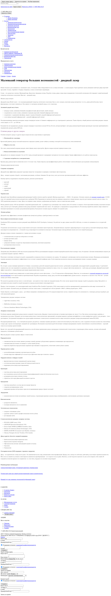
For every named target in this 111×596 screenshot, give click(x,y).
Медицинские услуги (10, 502)
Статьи (6, 44)
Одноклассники (9, 526)
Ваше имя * (4, 553)
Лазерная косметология (14, 22)
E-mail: (3, 540)
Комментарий (5, 579)
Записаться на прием (20, 1)
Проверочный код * (6, 564)
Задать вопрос (17, 6)
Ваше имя (4, 538)
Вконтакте (7, 525)
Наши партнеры (12, 19)
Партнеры (7, 491)
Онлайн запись (9, 514)
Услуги (6, 21)
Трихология (11, 29)
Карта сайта (7, 496)
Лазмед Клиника (13, 18)
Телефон (3, 560)
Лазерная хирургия (13, 25)
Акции (6, 41)
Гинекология (11, 38)
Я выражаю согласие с (19, 545)
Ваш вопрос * (5, 557)
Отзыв (3, 548)
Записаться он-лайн (6, 6)
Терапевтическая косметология (17, 24)
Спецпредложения (9, 503)
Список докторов (9, 512)
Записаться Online (6, 13)
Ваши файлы (4, 559)
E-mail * (3, 562)
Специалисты (8, 39)
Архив (14, 76)
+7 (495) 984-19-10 (38, 6)
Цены (6, 505)
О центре (7, 16)
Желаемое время (5, 574)
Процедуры (4, 575)
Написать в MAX (27, 6)
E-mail (2, 589)
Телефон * (4, 587)
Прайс (6, 43)
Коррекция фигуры (13, 27)
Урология (10, 35)
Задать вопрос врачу (7, 1)
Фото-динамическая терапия (12, 67)
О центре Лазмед (9, 490)
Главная (3, 76)
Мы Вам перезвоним (33, 1)
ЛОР (9, 36)
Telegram (6, 523)
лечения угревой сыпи (98, 197)
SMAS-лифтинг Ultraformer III (13, 53)
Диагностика (11, 33)
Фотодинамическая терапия (16, 32)
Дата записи (4, 572)
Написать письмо (9, 494)
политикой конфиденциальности (26, 545)
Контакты (7, 46)
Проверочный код (6, 542)
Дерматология (12, 30)
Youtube (6, 528)
